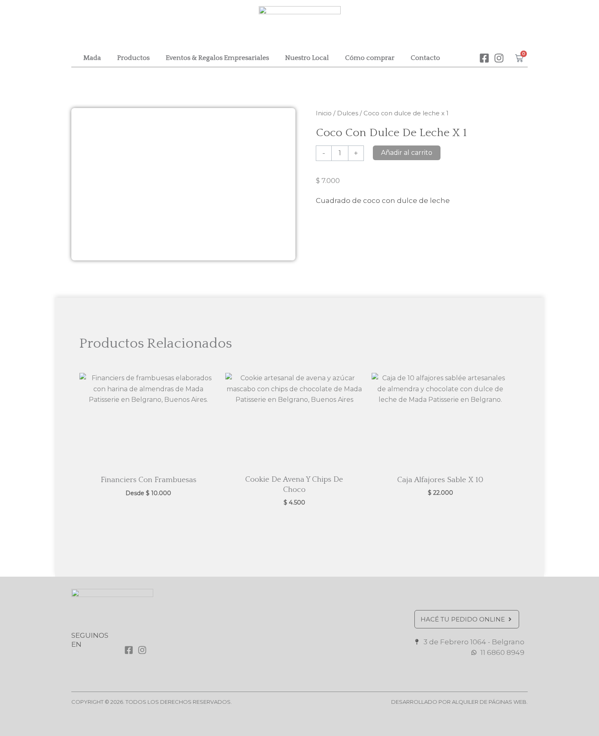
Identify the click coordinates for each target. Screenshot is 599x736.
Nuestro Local (307, 58)
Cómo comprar (369, 58)
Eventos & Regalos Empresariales (217, 58)
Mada (92, 58)
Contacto (425, 58)
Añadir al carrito (406, 152)
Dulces (347, 113)
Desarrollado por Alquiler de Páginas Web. (459, 702)
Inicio (324, 113)
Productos (133, 58)
